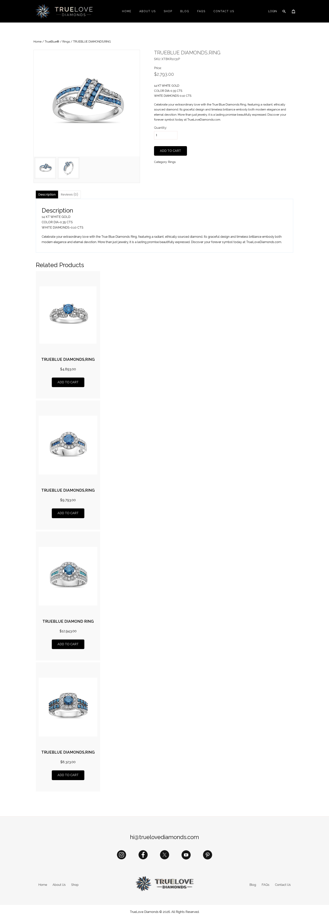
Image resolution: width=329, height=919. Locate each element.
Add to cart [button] (68, 382)
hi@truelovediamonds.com (164, 837)
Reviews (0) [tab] (69, 194)
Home (126, 11)
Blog (184, 11)
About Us (147, 11)
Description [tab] (47, 194)
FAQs (201, 11)
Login (272, 11)
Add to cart (170, 151)
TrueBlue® (52, 41)
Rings (66, 41)
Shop (168, 11)
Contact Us (223, 11)
